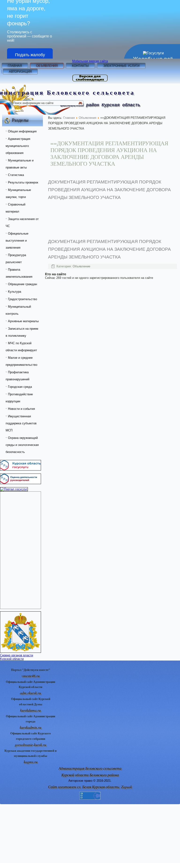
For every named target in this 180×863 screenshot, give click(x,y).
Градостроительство (22, 299)
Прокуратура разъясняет (16, 258)
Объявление (81, 266)
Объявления (47, 65)
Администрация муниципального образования (18, 146)
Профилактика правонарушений (17, 375)
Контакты (80, 65)
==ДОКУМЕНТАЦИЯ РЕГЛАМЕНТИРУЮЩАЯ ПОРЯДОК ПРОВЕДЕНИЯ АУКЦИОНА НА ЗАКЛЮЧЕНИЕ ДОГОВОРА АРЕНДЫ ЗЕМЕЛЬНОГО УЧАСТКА (109, 153)
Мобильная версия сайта (90, 61)
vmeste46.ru (31, 675)
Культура (14, 291)
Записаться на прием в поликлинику (22, 332)
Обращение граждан (22, 284)
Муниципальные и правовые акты (20, 164)
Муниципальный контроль (18, 310)
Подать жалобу (30, 54)
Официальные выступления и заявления (17, 240)
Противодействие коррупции (19, 397)
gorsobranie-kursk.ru (30, 744)
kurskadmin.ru (30, 727)
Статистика (16, 175)
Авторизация (20, 71)
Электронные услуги (121, 65)
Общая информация (22, 131)
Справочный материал (15, 208)
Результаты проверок (23, 182)
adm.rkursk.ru (30, 692)
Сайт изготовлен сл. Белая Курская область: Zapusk (90, 786)
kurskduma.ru (30, 710)
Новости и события (21, 409)
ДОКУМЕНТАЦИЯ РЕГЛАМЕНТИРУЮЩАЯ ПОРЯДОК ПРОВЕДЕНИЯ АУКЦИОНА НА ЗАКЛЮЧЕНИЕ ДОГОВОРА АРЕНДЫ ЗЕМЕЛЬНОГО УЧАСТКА (109, 189)
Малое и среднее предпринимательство (21, 361)
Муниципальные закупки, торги (18, 193)
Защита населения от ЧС (22, 222)
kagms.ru (31, 761)
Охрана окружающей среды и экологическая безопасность (22, 445)
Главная (15, 65)
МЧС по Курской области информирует (21, 346)
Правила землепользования (19, 273)
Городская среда (20, 387)
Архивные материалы (23, 321)
